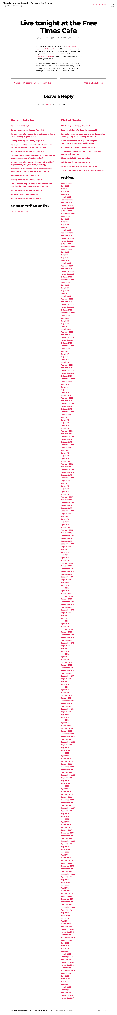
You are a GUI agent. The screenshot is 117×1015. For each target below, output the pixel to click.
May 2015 (65, 555)
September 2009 (68, 742)
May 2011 (64, 687)
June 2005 (65, 882)
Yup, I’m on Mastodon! (20, 211)
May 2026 (65, 192)
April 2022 (65, 326)
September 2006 (68, 841)
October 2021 (66, 343)
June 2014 (65, 585)
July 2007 (65, 814)
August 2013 (66, 613)
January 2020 (66, 401)
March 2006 (66, 858)
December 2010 (67, 701)
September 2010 (67, 709)
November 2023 (67, 274)
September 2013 (67, 610)
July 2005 (65, 880)
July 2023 (65, 285)
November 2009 (67, 737)
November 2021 (67, 340)
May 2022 (65, 324)
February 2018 (67, 464)
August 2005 (66, 877)
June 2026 (65, 189)
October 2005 (66, 871)
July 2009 (65, 748)
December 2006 (67, 833)
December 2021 (67, 337)
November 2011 (67, 670)
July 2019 (64, 417)
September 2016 (67, 511)
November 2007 (67, 803)
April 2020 (65, 392)
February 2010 (67, 728)
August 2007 (66, 811)
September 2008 (68, 775)
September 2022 (68, 313)
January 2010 (66, 731)
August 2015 (66, 547)
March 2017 (65, 494)
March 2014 (65, 593)
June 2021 (65, 354)
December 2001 (67, 995)
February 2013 (67, 629)
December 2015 (67, 536)
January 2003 (66, 960)
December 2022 (67, 304)
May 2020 (65, 390)
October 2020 (66, 376)
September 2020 (68, 379)
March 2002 (66, 987)
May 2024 (65, 258)
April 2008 (65, 789)
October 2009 (66, 739)
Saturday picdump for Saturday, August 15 (79, 166)
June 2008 (65, 783)
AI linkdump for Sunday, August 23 (75, 126)
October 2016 (66, 508)
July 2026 (65, 186)
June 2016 (65, 519)
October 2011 (66, 673)
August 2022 (66, 315)
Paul (55, 49)
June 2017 (65, 486)
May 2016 (65, 522)
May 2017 (65, 489)
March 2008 (66, 792)
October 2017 (66, 475)
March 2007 (66, 825)
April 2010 (65, 723)
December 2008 (67, 767)
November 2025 (67, 208)
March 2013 (65, 626)
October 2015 (66, 541)
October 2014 (66, 574)
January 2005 (66, 896)
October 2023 (66, 277)
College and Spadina (44, 56)
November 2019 (67, 406)
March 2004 (66, 924)
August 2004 (66, 910)
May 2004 (65, 918)
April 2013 (65, 624)
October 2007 (66, 805)
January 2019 (66, 434)
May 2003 (65, 948)
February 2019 (67, 431)
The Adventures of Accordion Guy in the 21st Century (27, 3)
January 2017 (66, 500)
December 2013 (67, 602)
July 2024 (65, 252)
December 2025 (67, 205)
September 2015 (67, 544)
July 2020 (65, 384)
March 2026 (66, 197)
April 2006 (65, 855)
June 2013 (65, 618)
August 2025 (66, 216)
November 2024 (67, 241)
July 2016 (64, 516)
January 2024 (66, 269)
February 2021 (67, 365)
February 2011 (66, 695)
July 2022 (65, 318)
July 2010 (65, 714)
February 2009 (67, 761)
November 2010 (67, 703)
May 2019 (65, 423)
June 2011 (65, 684)
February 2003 (67, 957)
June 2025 (65, 222)
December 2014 (67, 569)
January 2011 (66, 698)
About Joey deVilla (99, 4)
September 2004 (68, 907)
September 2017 (67, 478)
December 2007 (67, 800)
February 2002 (67, 990)
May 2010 (65, 720)
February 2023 (67, 299)
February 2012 (67, 662)
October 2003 (66, 935)
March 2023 (66, 296)
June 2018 (65, 453)
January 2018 (66, 467)
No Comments (75, 38)
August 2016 (66, 514)
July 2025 (65, 219)
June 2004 (65, 915)
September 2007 (68, 808)
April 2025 (65, 227)
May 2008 (65, 786)
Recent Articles (22, 120)
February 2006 (67, 860)
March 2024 (66, 263)
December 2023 (67, 271)
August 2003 (66, 940)
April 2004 (65, 921)
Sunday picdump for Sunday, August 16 (27, 141)
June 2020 (65, 387)
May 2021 (65, 357)
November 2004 (68, 902)
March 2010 (65, 726)
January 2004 (66, 926)
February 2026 (67, 200)
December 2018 (67, 437)
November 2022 (67, 307)
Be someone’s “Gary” (20, 126)
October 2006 (66, 838)
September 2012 (67, 643)
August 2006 (66, 844)
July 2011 (64, 681)
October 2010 (66, 706)
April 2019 (65, 426)
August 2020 (66, 381)
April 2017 (65, 492)
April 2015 (65, 558)
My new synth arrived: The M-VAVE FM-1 (78, 147)
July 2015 (64, 549)
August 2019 (66, 415)
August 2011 (66, 679)
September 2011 (67, 676)
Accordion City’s (73, 46)
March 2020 (66, 395)
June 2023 (65, 288)
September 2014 (67, 577)
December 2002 (67, 962)
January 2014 (66, 599)
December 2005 (67, 866)
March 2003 (66, 954)
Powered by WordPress (64, 1010)
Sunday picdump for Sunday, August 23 (27, 130)
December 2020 (67, 370)
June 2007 (65, 816)
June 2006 (65, 849)
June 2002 (65, 979)
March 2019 (65, 428)
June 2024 (65, 255)
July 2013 (64, 615)
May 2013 (65, 621)
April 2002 (65, 984)
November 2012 (67, 637)
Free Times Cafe (42, 49)
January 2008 (66, 797)
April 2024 (65, 260)
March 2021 (65, 362)
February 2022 (67, 332)
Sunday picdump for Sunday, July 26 (26, 190)
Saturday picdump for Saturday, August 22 (79, 130)
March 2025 (66, 230)
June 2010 (65, 717)
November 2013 (67, 604)
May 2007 (65, 819)
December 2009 (67, 734)
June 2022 (65, 321)
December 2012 (67, 635)
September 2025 (68, 214)
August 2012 (66, 646)
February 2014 (67, 596)
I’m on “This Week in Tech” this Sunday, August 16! (82, 170)
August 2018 (66, 448)
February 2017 (67, 497)
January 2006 (66, 863)
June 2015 (65, 552)
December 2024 (67, 238)
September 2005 (68, 874)
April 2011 (65, 690)
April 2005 (65, 888)
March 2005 (66, 891)
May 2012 (65, 654)
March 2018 (65, 461)
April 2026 (65, 194)
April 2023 (65, 293)
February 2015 (67, 563)
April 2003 (65, 951)
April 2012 (65, 657)
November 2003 (67, 932)
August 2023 (66, 282)
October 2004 (67, 904)
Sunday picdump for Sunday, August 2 (27, 180)
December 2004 (67, 899)
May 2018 (65, 456)
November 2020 (67, 373)
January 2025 (66, 236)
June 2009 (65, 750)
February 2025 (67, 233)
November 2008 (68, 770)
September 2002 (68, 971)
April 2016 (65, 525)
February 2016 (67, 530)
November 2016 (67, 505)
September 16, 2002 (59, 38)
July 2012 (64, 648)
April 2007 (65, 822)
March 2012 (65, 659)
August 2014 (66, 580)
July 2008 (65, 781)
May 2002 (65, 982)
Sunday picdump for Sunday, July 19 (26, 198)
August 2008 (66, 778)
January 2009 (66, 764)
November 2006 (67, 836)
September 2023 (68, 280)
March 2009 (66, 759)
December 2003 (67, 929)
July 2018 (65, 450)
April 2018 (65, 459)
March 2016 (65, 527)
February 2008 (67, 794)
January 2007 (66, 830)
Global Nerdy (71, 120)
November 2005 (67, 869)
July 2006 (65, 847)
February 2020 (67, 398)
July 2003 (65, 943)
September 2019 (67, 412)
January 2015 (66, 566)
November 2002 (67, 965)
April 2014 (65, 591)
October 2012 (66, 640)
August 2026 (66, 183)
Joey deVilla (45, 38)
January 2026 (66, 203)
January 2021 (66, 368)
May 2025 (65, 225)
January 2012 (66, 665)
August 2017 (66, 481)
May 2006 (65, 852)
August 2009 (66, 745)
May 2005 (65, 885)
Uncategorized (58, 16)
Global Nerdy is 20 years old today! (75, 158)
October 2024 (66, 244)
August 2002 (66, 973)
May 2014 (65, 588)
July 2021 (64, 351)
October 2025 (66, 211)
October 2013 (66, 607)
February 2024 (67, 266)
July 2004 (65, 913)
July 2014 (65, 582)
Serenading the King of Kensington (26, 175)
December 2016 (67, 503)
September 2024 (68, 247)
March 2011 (65, 692)
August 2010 (66, 712)
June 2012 (65, 651)
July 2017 (64, 483)
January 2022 (66, 335)
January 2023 (66, 302)
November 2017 (67, 472)
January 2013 (66, 632)
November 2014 (67, 571)
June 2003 (65, 946)
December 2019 (67, 404)
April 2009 (65, 756)
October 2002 (66, 968)
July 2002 (65, 976)
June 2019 (65, 420)
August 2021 (66, 348)
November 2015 (67, 538)
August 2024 (66, 249)
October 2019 (66, 409)
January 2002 (66, 993)
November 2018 (67, 439)
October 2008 (67, 772)
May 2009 (65, 753)
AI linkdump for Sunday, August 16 (75, 162)
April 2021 (65, 359)
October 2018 (66, 442)
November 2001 (67, 998)
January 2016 (66, 533)
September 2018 (67, 445)
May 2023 (65, 291)
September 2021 (67, 346)
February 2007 (67, 827)
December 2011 (67, 668)
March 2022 (66, 329)
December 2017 (67, 470)
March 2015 (65, 560)
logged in (48, 104)
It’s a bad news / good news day (24, 194)
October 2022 (66, 310)
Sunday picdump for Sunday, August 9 (27, 151)
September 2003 (68, 937)
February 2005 (67, 893)
